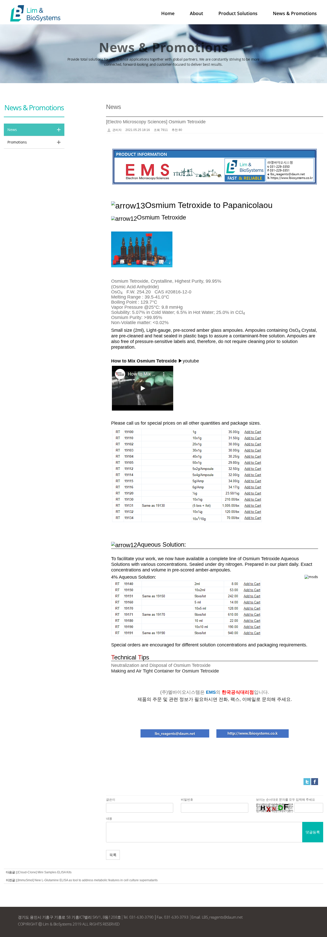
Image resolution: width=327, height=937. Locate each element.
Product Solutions (238, 13)
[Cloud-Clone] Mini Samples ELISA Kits (44, 872)
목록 (112, 854)
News (12, 129)
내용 (109, 818)
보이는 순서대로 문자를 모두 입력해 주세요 (285, 799)
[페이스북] (314, 781)
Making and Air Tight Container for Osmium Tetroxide (165, 671)
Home (167, 13)
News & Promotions (295, 13)
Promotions (17, 142)
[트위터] (306, 781)
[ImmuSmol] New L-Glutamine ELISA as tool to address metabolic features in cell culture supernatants (87, 880)
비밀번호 (187, 799)
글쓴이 (110, 799)
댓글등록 (313, 832)
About (196, 13)
